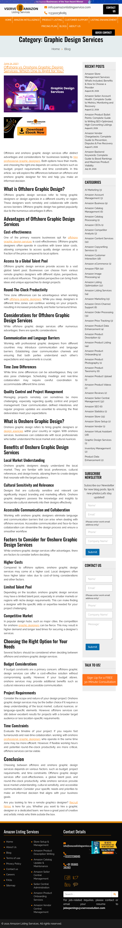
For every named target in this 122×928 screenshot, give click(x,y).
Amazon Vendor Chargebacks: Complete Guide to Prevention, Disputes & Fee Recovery (99, 138)
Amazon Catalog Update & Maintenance (43, 863)
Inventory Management (98, 448)
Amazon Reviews (94, 393)
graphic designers (29, 625)
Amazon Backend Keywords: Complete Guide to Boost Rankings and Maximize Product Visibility (98, 158)
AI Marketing (92, 189)
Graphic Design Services (98, 440)
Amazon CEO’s (93, 225)
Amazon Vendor (93, 426)
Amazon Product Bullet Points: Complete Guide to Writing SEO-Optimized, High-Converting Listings (99, 119)
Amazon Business (94, 203)
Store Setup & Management (41, 843)
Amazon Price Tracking (97, 320)
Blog (67, 49)
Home (8, 20)
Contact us (110, 9)
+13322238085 (57, 13)
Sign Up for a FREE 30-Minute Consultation (100, 680)
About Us (75, 26)
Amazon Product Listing (98, 342)
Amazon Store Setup (96, 421)
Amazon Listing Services (98, 290)
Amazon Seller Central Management (42, 875)
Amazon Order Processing (99, 312)
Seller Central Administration (41, 886)
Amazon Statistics (94, 411)
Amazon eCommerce (96, 263)
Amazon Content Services (99, 238)
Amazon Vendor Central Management (42, 909)
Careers (10, 874)
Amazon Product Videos (98, 384)
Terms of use (13, 858)
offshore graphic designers (25, 299)
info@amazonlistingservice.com (69, 7)
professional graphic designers (22, 739)
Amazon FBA (92, 268)
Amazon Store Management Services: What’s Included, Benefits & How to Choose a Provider (99, 80)
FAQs (9, 880)
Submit (92, 552)
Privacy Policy (13, 863)
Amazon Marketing (95, 299)
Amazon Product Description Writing (44, 852)
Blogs (63, 26)
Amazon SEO (92, 406)
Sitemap (10, 885)
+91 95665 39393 (70, 866)
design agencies (13, 431)
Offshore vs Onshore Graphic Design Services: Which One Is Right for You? (34, 69)
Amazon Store (92, 416)
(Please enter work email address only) (98, 523)
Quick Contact (103, 32)
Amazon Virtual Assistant (98, 431)
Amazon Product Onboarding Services (43, 896)
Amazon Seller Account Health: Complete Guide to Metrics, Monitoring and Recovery (99, 101)
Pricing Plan (49, 26)
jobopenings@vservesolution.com (84, 908)
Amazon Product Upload (98, 376)
